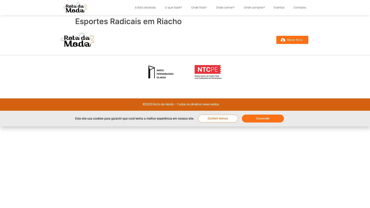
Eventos (279, 7)
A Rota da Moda (145, 7)
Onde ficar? (199, 7)
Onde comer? (225, 7)
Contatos (300, 7)
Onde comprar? (254, 7)
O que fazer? (173, 7)
